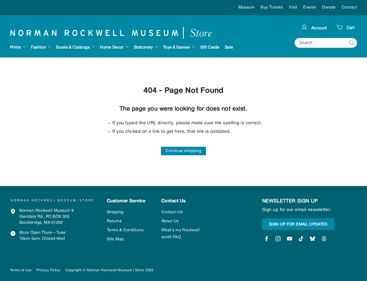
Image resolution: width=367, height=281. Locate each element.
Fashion (39, 47)
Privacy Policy (48, 270)
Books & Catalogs (73, 47)
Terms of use (20, 270)
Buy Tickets (272, 7)
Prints (16, 47)
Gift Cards (209, 47)
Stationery (144, 47)
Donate (329, 7)
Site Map (115, 239)
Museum (246, 7)
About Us (170, 221)
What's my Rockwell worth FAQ (180, 233)
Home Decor (112, 47)
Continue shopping (183, 151)
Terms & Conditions (125, 230)
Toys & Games (177, 47)
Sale (229, 47)
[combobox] (326, 43)
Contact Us (172, 212)
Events (309, 7)
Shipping (115, 212)
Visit (293, 7)
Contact (349, 7)
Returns (114, 221)
